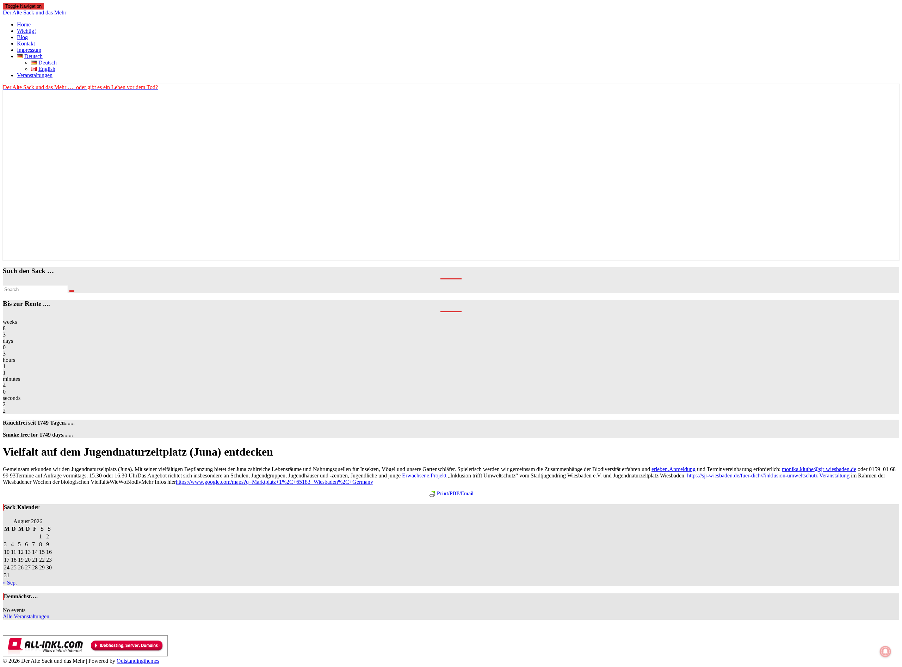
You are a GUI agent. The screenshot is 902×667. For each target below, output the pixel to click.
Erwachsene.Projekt (424, 475)
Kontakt (26, 44)
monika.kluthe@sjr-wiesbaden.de (819, 469)
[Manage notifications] (885, 651)
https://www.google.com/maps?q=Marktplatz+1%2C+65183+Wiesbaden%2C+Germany (274, 482)
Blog (22, 37)
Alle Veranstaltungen (26, 616)
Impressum (29, 50)
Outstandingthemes (138, 661)
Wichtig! (26, 31)
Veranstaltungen (34, 75)
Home (24, 24)
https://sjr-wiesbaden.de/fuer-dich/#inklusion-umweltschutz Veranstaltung (768, 475)
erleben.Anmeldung (673, 469)
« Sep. (10, 583)
